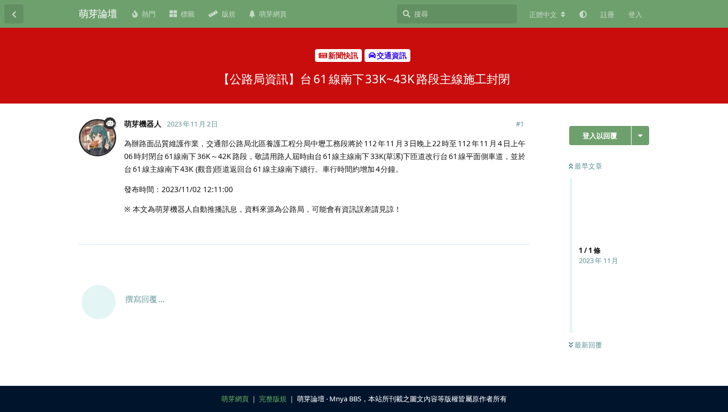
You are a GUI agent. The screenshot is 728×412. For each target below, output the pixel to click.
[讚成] (474, 230)
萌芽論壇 (98, 13)
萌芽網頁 (235, 398)
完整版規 (273, 398)
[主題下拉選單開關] (640, 135)
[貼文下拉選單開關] (519, 230)
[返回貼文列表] (13, 13)
